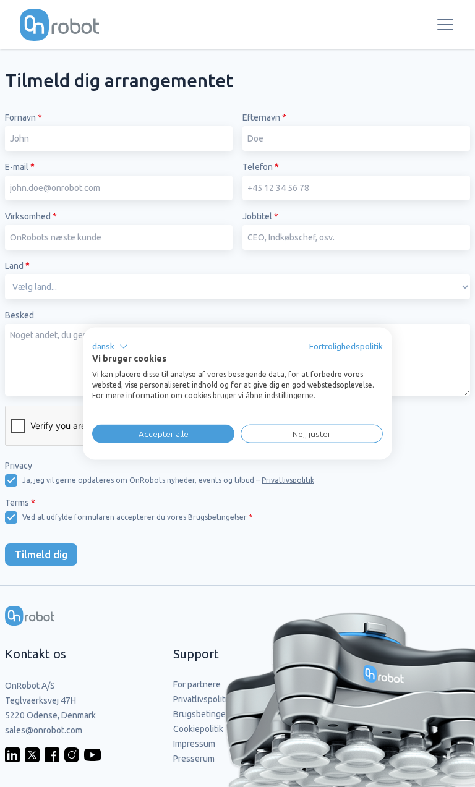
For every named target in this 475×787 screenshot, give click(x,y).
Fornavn (23, 117)
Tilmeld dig (41, 554)
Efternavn (264, 117)
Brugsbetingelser (217, 517)
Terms (20, 503)
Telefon (260, 167)
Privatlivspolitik (288, 480)
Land (17, 266)
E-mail (20, 167)
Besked (19, 315)
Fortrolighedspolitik (346, 346)
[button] (110, 346)
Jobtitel (260, 216)
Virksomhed (31, 216)
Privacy (18, 465)
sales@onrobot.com (43, 730)
